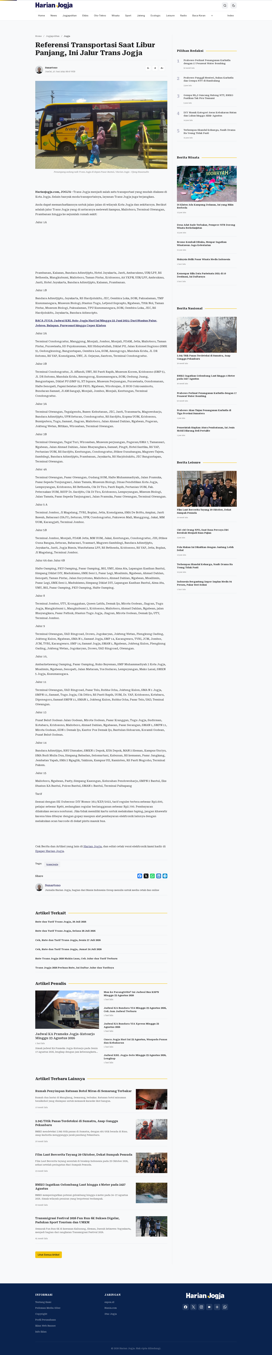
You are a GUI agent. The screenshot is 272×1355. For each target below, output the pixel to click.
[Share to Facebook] (139, 876)
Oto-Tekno (100, 15)
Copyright (41, 1314)
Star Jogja (111, 1314)
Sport (128, 15)
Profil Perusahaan (45, 1319)
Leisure (170, 15)
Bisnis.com (111, 1308)
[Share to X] (146, 876)
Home (41, 15)
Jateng (141, 15)
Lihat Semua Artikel (48, 1254)
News (54, 15)
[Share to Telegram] (165, 876)
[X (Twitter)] (193, 1307)
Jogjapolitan (69, 15)
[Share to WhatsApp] (152, 876)
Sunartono (51, 67)
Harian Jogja (92, 846)
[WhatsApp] (225, 1307)
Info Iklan (41, 1331)
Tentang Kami (43, 1302)
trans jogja (52, 864)
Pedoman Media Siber (47, 1308)
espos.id (109, 1302)
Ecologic (156, 15)
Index (230, 15)
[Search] (225, 5)
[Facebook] (185, 1307)
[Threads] (217, 1307)
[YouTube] (209, 1307)
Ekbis (85, 15)
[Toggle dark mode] (233, 5)
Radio (183, 15)
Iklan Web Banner (45, 1325)
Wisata (115, 15)
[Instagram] (201, 1307)
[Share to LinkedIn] (158, 876)
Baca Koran (198, 15)
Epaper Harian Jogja (49, 851)
